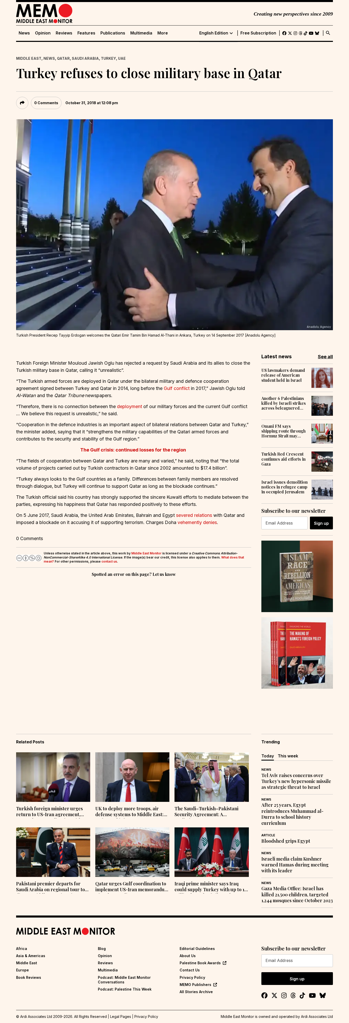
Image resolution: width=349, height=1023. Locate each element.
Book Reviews (28, 977)
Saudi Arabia (85, 58)
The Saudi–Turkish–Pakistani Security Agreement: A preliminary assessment (206, 812)
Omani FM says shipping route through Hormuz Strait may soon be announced (283, 431)
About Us (188, 956)
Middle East (28, 58)
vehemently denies (197, 522)
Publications (112, 33)
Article (268, 835)
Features (86, 33)
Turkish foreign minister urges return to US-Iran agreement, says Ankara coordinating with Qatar (49, 812)
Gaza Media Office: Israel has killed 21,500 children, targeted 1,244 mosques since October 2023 (297, 894)
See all (325, 356)
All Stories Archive (196, 992)
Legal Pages (120, 1016)
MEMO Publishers (195, 984)
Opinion (43, 33)
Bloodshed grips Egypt (285, 841)
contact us (109, 561)
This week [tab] (288, 755)
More (162, 33)
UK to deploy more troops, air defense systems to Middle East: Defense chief (129, 812)
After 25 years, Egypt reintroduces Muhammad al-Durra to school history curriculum (292, 814)
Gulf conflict (177, 388)
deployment (129, 406)
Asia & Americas (30, 956)
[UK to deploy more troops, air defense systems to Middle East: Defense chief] (132, 777)
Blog (102, 948)
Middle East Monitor (146, 553)
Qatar (63, 58)
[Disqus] (133, 648)
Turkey (108, 58)
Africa (21, 948)
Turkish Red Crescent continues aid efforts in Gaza (283, 458)
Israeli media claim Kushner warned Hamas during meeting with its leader (295, 865)
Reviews (64, 33)
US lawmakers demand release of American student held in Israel (283, 375)
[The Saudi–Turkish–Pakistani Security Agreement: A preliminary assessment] (212, 777)
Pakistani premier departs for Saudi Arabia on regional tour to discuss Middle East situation (50, 887)
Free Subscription (258, 33)
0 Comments (46, 103)
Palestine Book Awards (200, 963)
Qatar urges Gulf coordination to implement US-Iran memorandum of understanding (132, 887)
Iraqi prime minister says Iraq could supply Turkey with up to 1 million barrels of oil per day (209, 887)
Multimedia (141, 33)
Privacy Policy (192, 977)
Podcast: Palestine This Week (125, 989)
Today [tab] (267, 755)
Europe (22, 970)
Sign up (321, 523)
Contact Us (190, 970)
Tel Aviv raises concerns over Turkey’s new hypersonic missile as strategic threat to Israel (296, 781)
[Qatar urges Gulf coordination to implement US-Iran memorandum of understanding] (132, 852)
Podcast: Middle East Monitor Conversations (124, 979)
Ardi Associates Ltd (317, 1016)
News (24, 33)
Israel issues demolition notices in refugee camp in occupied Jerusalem (284, 487)
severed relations (194, 515)
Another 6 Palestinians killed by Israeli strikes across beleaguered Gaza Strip (283, 403)
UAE (122, 58)
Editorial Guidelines (197, 948)
